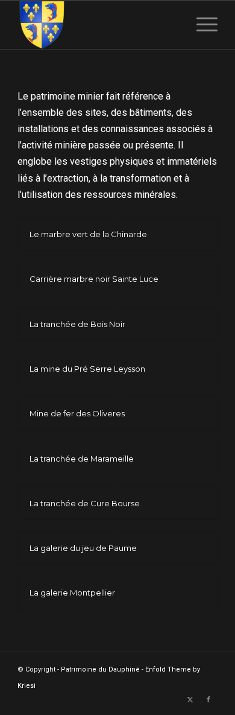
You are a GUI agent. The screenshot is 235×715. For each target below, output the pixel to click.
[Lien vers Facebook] (208, 700)
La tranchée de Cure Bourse (85, 503)
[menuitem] (201, 25)
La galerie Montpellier (72, 592)
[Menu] (201, 25)
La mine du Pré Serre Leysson (87, 368)
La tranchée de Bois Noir (77, 324)
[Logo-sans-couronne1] (97, 25)
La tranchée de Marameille (82, 458)
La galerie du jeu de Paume (83, 548)
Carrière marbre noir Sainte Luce (94, 279)
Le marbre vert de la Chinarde (88, 234)
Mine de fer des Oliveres (77, 413)
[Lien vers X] (190, 700)
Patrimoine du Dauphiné (100, 669)
